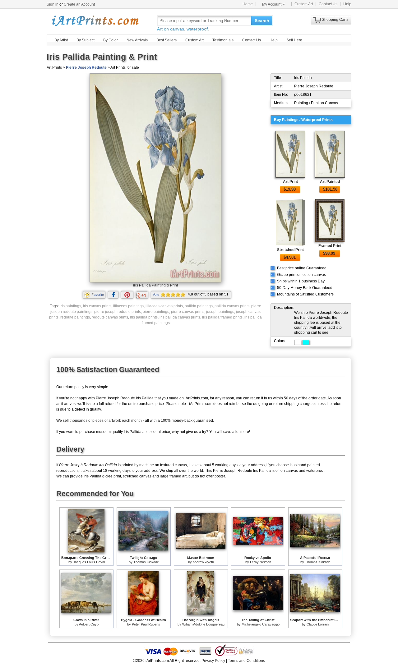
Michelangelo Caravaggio (261, 624)
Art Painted (330, 181)
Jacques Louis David (89, 562)
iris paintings (70, 306)
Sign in (52, 4)
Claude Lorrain (318, 624)
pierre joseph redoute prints (117, 311)
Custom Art (303, 4)
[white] (297, 342)
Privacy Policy (213, 660)
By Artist (61, 40)
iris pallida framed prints (222, 317)
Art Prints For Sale (94, 20)
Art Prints (54, 67)
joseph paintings (220, 311)
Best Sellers (166, 40)
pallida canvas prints (232, 306)
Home (248, 4)
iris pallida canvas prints (180, 317)
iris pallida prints (144, 317)
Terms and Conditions (246, 660)
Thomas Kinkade (146, 562)
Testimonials (223, 40)
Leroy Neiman (260, 562)
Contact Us (328, 4)
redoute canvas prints (110, 317)
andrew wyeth (203, 562)
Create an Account (79, 4)
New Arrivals (137, 40)
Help (347, 4)
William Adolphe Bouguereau (203, 624)
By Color (110, 40)
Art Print (290, 181)
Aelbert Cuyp (89, 624)
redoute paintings (75, 317)
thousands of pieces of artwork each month (106, 420)
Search (262, 20)
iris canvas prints (97, 306)
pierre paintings (156, 311)
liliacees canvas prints (164, 306)
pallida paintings (199, 306)
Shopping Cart (334, 19)
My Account (271, 4)
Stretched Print (290, 250)
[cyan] (306, 342)
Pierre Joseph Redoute (86, 67)
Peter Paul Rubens (146, 624)
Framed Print (329, 246)
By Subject (85, 40)
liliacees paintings (128, 306)
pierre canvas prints (187, 311)
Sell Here (294, 40)
